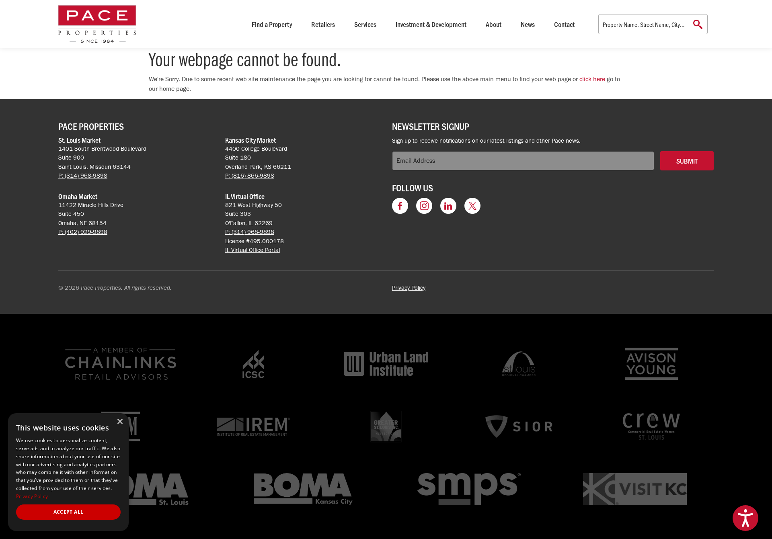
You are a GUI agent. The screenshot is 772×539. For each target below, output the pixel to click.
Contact (564, 24)
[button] (745, 518)
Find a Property (272, 24)
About (493, 24)
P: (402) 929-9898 (82, 232)
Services (365, 24)
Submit (687, 161)
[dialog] (68, 472)
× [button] (120, 422)
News (528, 24)
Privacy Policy (408, 287)
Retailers (323, 24)
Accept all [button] (68, 511)
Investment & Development (431, 24)
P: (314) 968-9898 (82, 175)
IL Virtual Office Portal (252, 250)
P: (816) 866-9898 (249, 175)
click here (592, 79)
